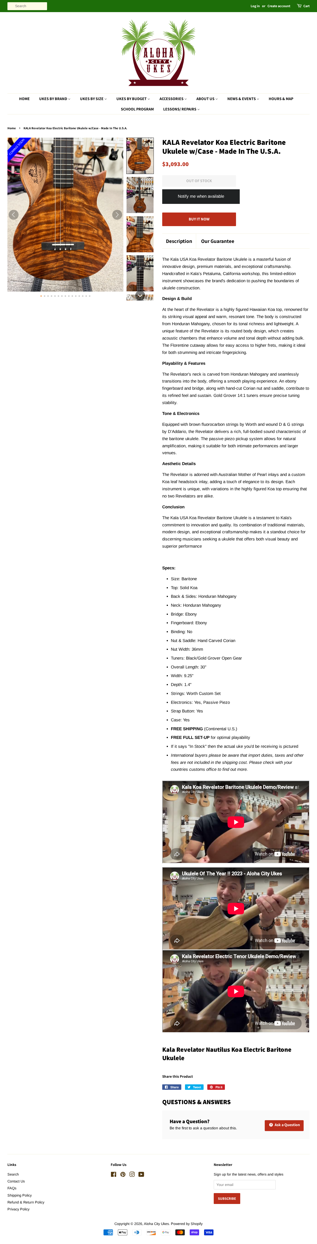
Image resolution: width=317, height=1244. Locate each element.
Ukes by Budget (131, 98)
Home (24, 98)
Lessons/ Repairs (180, 109)
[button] (140, 156)
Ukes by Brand (53, 98)
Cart (306, 6)
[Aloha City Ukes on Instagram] (132, 1175)
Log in (255, 6)
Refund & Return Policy (25, 1202)
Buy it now (199, 219)
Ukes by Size (92, 98)
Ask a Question (287, 1124)
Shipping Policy (19, 1195)
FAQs (11, 1188)
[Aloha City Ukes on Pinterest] (123, 1175)
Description (179, 241)
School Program (137, 109)
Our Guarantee (217, 241)
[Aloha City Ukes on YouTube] (141, 1175)
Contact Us (16, 1181)
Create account (278, 6)
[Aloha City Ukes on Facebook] (113, 1175)
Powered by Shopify (187, 1224)
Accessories (171, 98)
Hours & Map (281, 98)
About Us (205, 98)
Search (13, 1174)
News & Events (242, 98)
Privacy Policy (18, 1209)
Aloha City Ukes (156, 1224)
